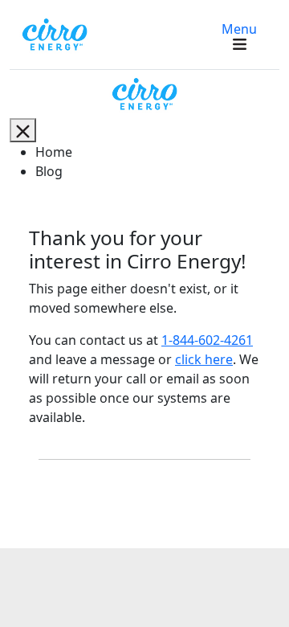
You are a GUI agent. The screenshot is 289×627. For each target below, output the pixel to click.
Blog (49, 171)
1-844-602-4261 (207, 340)
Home (53, 152)
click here (204, 359)
